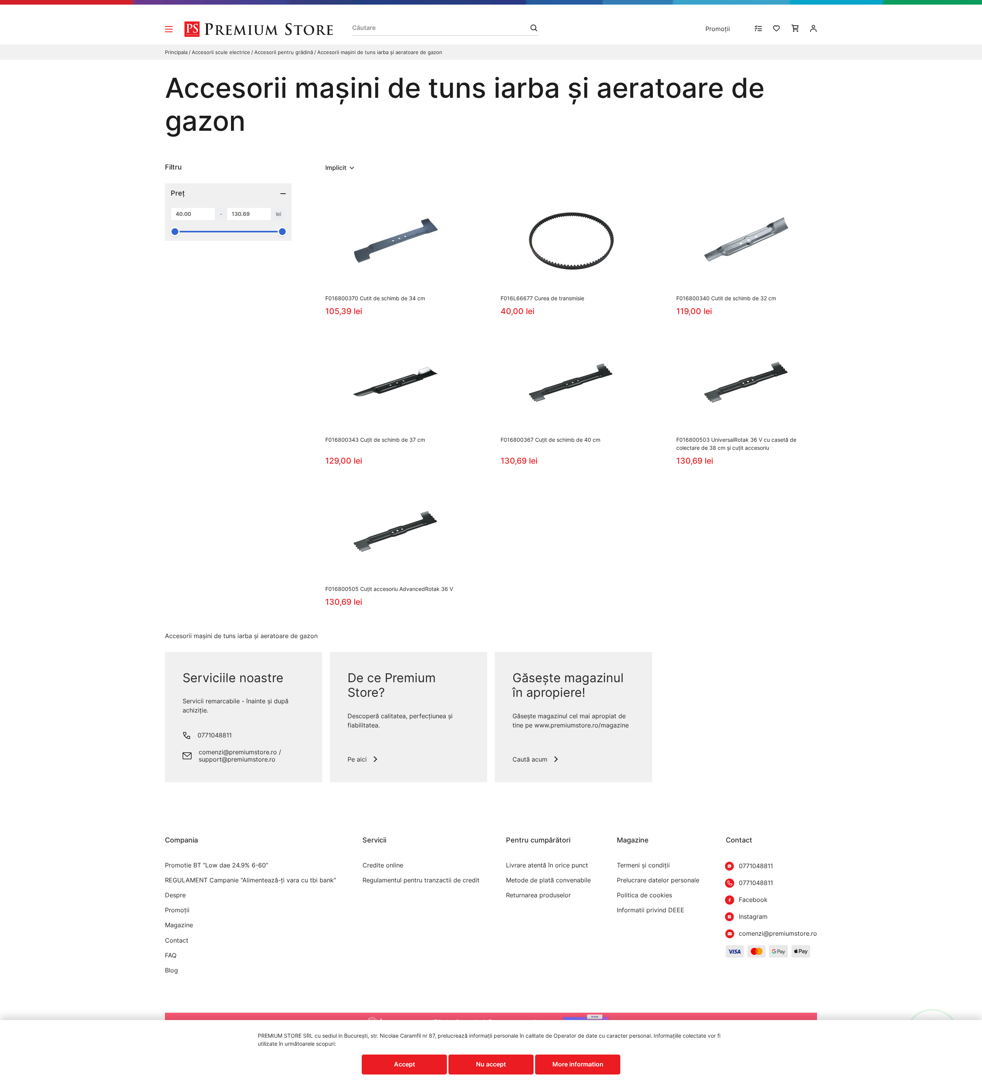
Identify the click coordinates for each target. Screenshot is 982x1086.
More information (577, 1064)
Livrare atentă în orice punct (547, 865)
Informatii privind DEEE (650, 910)
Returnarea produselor (538, 895)
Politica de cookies (644, 895)
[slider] (175, 231)
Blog (171, 970)
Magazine (179, 925)
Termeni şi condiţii (643, 865)
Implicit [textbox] (335, 167)
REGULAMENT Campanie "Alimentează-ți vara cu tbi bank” (250, 880)
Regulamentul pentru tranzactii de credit (420, 880)
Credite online (382, 865)
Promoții (717, 29)
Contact (176, 940)
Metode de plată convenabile (548, 880)
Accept (404, 1064)
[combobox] (340, 167)
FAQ (170, 955)
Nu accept (491, 1064)
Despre (175, 895)
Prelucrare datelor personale (658, 880)
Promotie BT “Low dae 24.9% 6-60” (216, 865)
